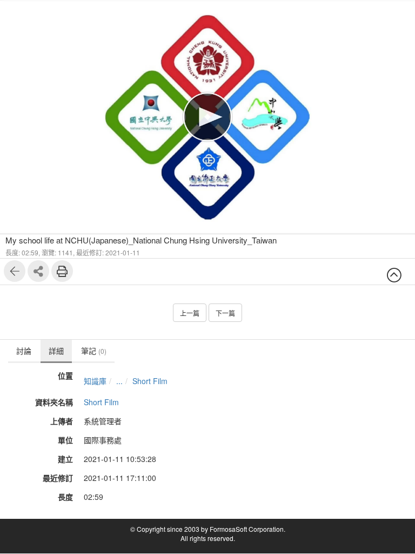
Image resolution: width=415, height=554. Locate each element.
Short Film (150, 380)
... (119, 380)
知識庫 (95, 380)
